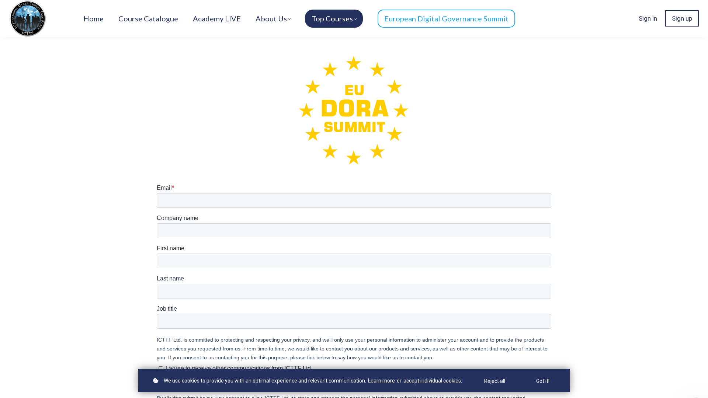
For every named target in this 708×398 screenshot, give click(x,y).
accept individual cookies (432, 381)
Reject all (494, 381)
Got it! (542, 381)
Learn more (381, 381)
